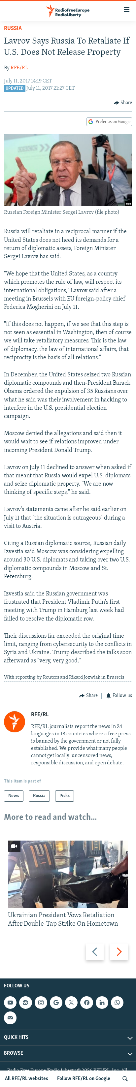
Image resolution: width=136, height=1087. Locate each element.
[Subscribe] (10, 1018)
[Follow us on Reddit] (25, 1002)
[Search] (125, 1079)
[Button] (123, 103)
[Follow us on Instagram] (41, 1002)
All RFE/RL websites (26, 1078)
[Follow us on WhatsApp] (117, 1002)
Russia (13, 29)
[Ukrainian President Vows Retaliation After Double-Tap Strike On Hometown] (68, 874)
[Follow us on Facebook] (86, 1002)
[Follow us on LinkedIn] (102, 1002)
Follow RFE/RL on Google (83, 1078)
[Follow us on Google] (56, 1002)
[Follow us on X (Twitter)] (71, 1002)
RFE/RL (19, 68)
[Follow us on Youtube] (10, 1002)
